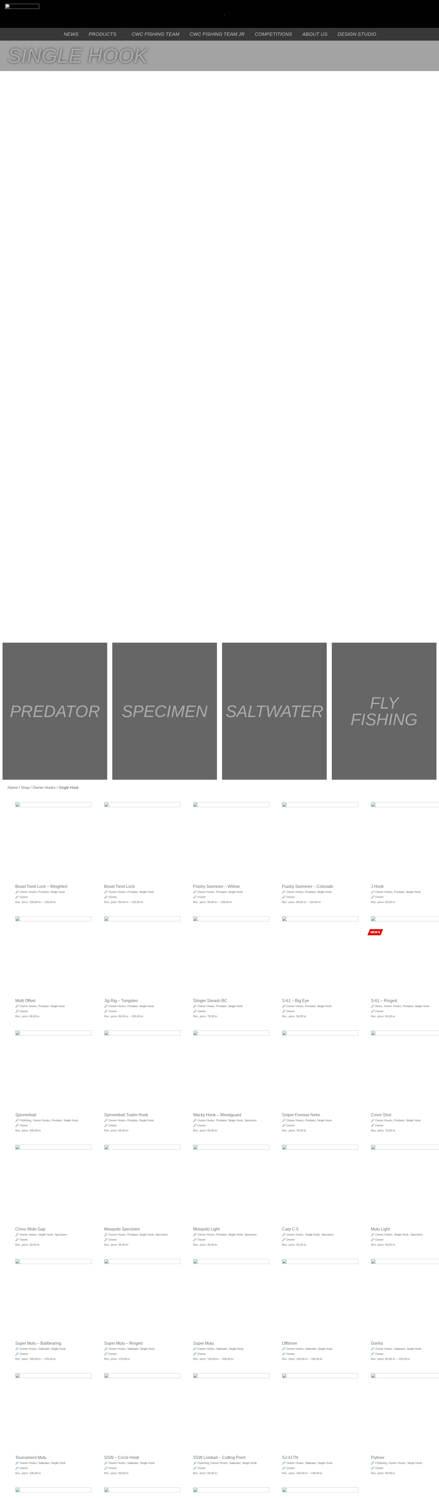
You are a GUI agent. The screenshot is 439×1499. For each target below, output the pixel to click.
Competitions (273, 34)
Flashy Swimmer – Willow (216, 886)
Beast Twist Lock (119, 886)
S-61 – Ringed (384, 1000)
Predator (43, 891)
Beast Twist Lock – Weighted (41, 886)
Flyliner (377, 1457)
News (71, 34)
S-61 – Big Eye (295, 1000)
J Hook (377, 886)
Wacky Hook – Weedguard (217, 1115)
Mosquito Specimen (122, 1229)
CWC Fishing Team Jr (217, 34)
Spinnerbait (25, 1115)
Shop (25, 787)
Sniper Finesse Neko (301, 1115)
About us (314, 34)
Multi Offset (25, 1000)
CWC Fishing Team (155, 34)
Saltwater (44, 1348)
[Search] (217, 14)
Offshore (289, 1343)
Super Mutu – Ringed (123, 1343)
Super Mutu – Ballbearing (38, 1343)
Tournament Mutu (30, 1457)
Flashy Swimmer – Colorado (307, 886)
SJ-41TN (290, 1457)
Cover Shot (381, 1115)
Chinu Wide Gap (30, 1229)
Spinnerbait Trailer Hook (126, 1115)
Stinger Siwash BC (210, 1000)
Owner (24, 896)
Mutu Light (380, 1229)
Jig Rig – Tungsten (121, 1000)
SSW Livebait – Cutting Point (219, 1457)
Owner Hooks (44, 787)
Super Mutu (203, 1343)
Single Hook (57, 891)
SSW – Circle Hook (121, 1457)
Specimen (250, 1120)
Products (102, 34)
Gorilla (377, 1343)
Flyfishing (25, 1120)
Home (13, 787)
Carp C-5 (290, 1229)
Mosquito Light (206, 1229)
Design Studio (357, 34)
